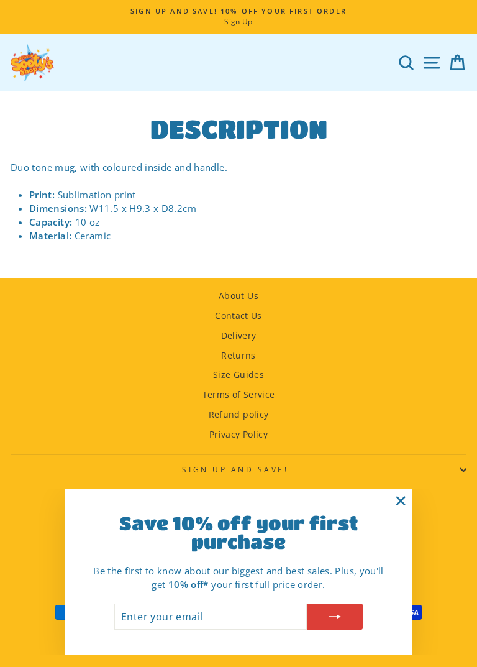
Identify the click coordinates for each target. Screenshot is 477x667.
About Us (238, 295)
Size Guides (238, 374)
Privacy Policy (238, 434)
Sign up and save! (235, 469)
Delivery (239, 335)
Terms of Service (238, 394)
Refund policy (239, 414)
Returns (238, 355)
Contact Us (238, 315)
